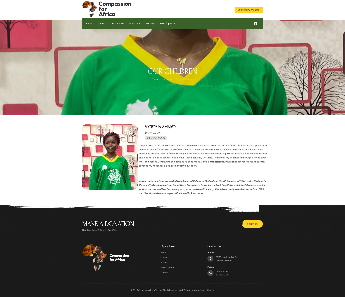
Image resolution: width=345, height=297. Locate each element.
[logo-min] (89, 9)
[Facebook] (255, 23)
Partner (164, 262)
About (163, 252)
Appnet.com (199, 290)
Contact (164, 257)
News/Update (167, 267)
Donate (164, 272)
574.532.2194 (222, 274)
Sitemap (210, 290)
